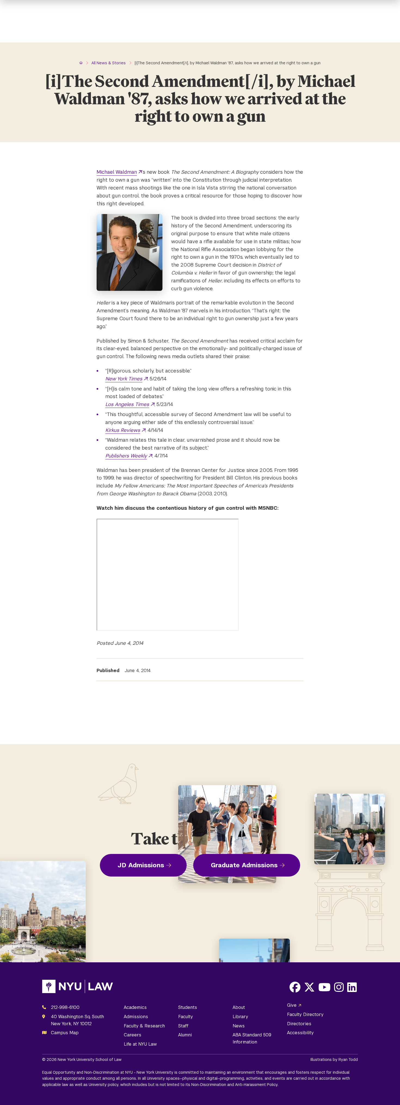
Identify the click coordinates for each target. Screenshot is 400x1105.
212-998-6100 (65, 1007)
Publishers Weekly (126, 456)
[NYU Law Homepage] (77, 988)
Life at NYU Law (140, 1044)
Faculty (185, 1016)
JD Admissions (141, 865)
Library (240, 1016)
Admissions (136, 1016)
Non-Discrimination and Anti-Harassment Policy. (234, 1084)
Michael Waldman (117, 172)
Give (292, 1005)
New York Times (123, 379)
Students (187, 1007)
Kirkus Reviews (122, 430)
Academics (135, 1007)
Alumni (185, 1035)
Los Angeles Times (127, 404)
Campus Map (65, 1033)
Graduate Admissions (244, 865)
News (239, 1026)
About (239, 1007)
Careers (132, 1035)
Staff (183, 1026)
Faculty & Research (144, 1026)
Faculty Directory (305, 1014)
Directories (299, 1024)
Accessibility (300, 1033)
